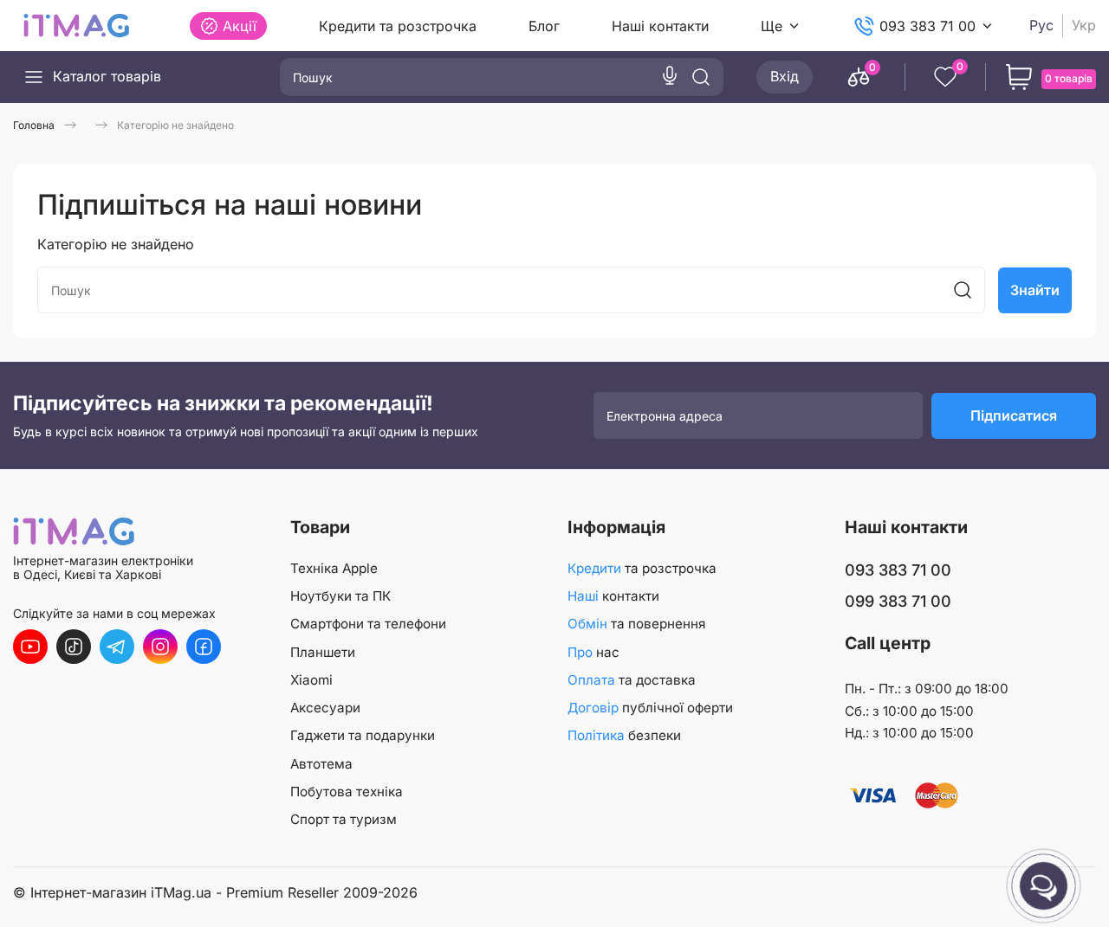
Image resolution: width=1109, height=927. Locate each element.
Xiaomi (311, 680)
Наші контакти (660, 26)
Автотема (321, 764)
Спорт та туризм (343, 819)
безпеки (624, 735)
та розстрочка (642, 568)
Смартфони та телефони (368, 623)
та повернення (636, 623)
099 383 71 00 (898, 601)
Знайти (1035, 290)
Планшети (322, 652)
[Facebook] (203, 646)
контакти (613, 596)
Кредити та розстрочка (398, 26)
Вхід (784, 76)
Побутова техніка (346, 791)
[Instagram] (160, 646)
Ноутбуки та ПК (340, 596)
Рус (1041, 25)
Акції (239, 26)
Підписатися (1013, 415)
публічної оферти (650, 707)
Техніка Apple (334, 568)
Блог (544, 26)
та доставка (631, 680)
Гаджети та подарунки (362, 735)
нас (593, 652)
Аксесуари (325, 707)
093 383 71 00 (927, 26)
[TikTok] (73, 646)
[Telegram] (117, 646)
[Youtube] (30, 646)
